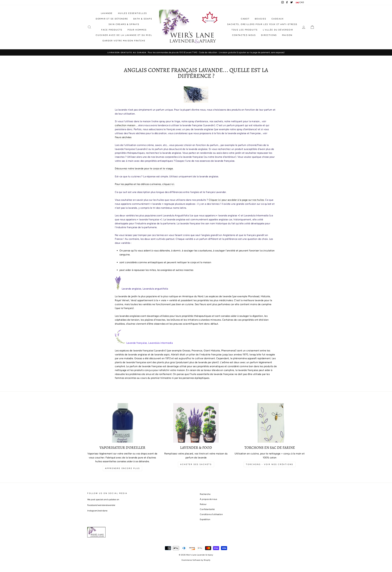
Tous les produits (245, 30)
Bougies (260, 19)
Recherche (205, 494)
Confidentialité (207, 509)
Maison (287, 35)
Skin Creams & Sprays (124, 24)
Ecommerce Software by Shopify (196, 560)
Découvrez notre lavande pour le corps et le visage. (144, 168)
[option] (196, 52)
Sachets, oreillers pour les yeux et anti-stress (262, 24)
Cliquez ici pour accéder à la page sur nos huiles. (236, 199)
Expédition (205, 519)
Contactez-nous (244, 35)
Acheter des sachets (196, 464)
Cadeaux (277, 19)
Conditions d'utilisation (211, 514)
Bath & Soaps (142, 19)
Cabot (245, 19)
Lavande (107, 13)
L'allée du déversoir (278, 30)
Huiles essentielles (132, 13)
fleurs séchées (123, 137)
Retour (203, 504)
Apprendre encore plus (122, 468)
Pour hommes (137, 30)
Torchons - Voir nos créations (269, 464)
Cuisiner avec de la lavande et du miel (124, 35)
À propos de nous (208, 499)
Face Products (111, 30)
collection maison (125, 125)
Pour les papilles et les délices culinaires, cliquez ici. (145, 184)
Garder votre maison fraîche (123, 41)
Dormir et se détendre (112, 19)
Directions (269, 35)
